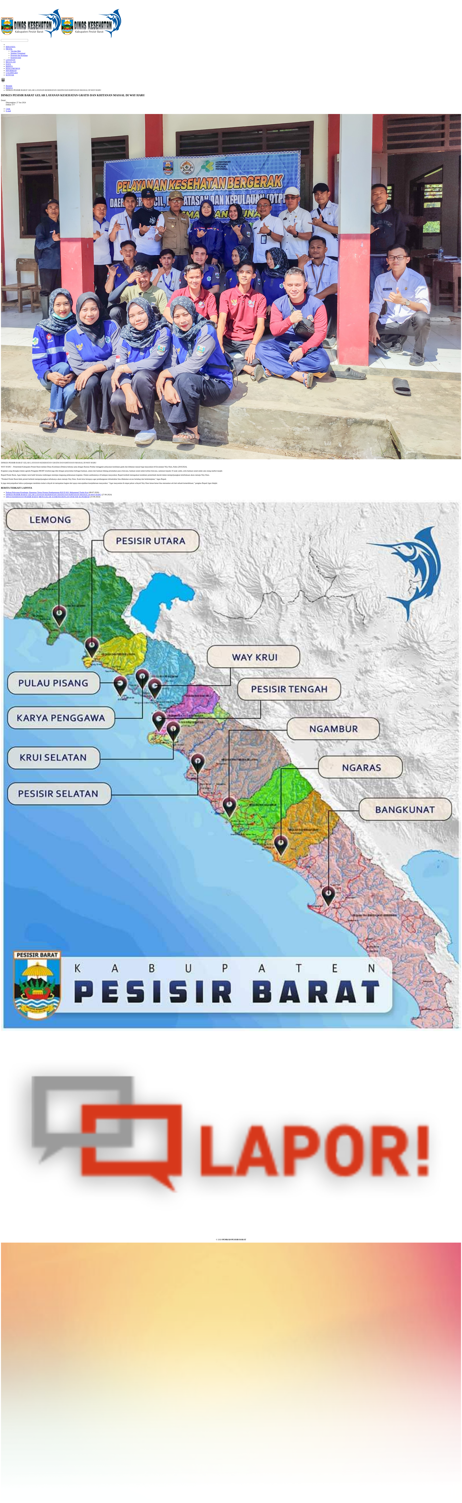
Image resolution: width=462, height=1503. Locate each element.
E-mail (8, 111)
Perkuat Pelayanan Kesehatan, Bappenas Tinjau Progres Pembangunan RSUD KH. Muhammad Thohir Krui (47, 492)
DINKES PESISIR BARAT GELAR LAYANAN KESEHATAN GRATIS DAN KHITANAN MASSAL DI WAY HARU (53, 495)
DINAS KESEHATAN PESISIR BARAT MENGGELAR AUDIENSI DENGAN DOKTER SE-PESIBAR (48, 497)
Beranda (9, 86)
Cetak (8, 109)
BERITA (9, 88)
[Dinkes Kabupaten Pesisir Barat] (61, 38)
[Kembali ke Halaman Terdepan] (3, 82)
